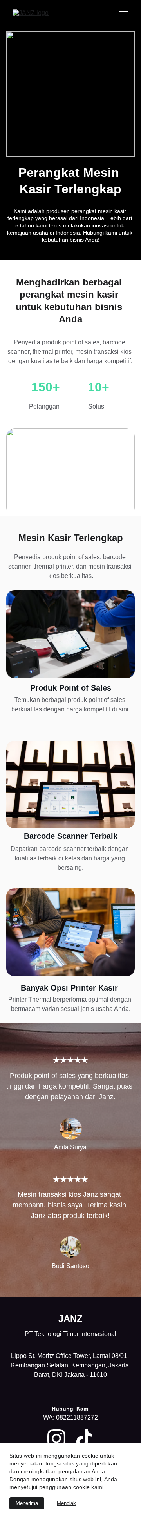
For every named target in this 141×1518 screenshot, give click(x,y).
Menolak (66, 1503)
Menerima (27, 1503)
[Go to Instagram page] (56, 1438)
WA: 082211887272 (70, 1417)
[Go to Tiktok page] (84, 1438)
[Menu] (123, 14)
